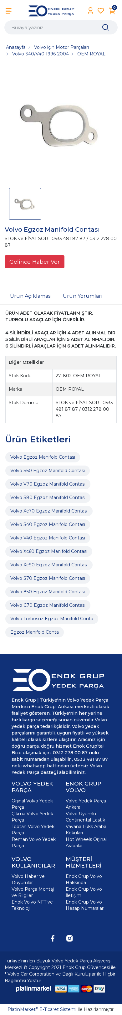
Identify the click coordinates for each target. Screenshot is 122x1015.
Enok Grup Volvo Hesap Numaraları (85, 905)
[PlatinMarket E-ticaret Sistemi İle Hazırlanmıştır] (34, 989)
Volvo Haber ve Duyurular (28, 879)
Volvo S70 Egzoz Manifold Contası (47, 578)
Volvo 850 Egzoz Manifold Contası (47, 592)
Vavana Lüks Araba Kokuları (86, 830)
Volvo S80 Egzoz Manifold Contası (47, 497)
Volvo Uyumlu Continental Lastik (85, 817)
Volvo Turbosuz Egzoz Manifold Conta (51, 618)
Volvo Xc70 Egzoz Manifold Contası (49, 511)
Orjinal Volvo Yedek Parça (32, 804)
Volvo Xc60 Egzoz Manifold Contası (48, 551)
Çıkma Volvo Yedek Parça (32, 817)
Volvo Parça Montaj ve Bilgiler (33, 892)
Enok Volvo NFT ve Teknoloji (32, 905)
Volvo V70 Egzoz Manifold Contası (47, 484)
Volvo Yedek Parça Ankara (86, 804)
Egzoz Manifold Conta (34, 632)
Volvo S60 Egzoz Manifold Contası (47, 470)
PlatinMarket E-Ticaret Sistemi (42, 1009)
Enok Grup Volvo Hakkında (84, 879)
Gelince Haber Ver (34, 261)
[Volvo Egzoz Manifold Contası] (61, 124)
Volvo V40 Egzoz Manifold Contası (47, 538)
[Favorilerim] (101, 11)
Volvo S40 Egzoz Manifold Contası (47, 524)
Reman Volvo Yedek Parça (34, 842)
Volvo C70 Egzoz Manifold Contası (47, 605)
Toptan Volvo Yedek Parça (33, 830)
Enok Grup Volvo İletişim (84, 892)
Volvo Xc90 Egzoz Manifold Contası (49, 565)
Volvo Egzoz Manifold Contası (42, 457)
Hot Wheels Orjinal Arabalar (86, 842)
